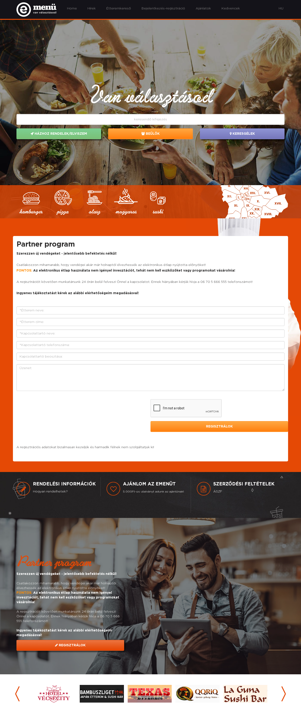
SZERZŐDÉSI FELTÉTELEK (243, 484)
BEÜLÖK (152, 133)
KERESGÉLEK (243, 133)
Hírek (91, 8)
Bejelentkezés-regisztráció (163, 8)
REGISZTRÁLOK (72, 645)
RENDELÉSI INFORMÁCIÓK (64, 484)
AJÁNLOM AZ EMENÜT (149, 484)
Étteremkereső (118, 8)
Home (72, 8)
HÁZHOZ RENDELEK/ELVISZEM (60, 133)
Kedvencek (231, 8)
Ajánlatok (203, 8)
